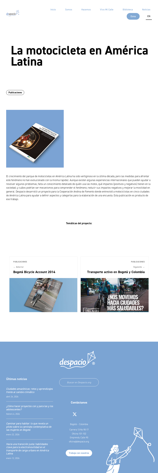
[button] (66, 414)
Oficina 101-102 (79, 433)
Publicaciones (15, 92)
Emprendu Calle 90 (79, 437)
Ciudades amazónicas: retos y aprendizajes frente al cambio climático (29, 390)
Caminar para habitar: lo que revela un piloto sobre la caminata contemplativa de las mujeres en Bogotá (28, 426)
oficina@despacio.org (79, 441)
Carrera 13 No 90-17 (79, 429)
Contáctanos (79, 402)
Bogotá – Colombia (79, 424)
